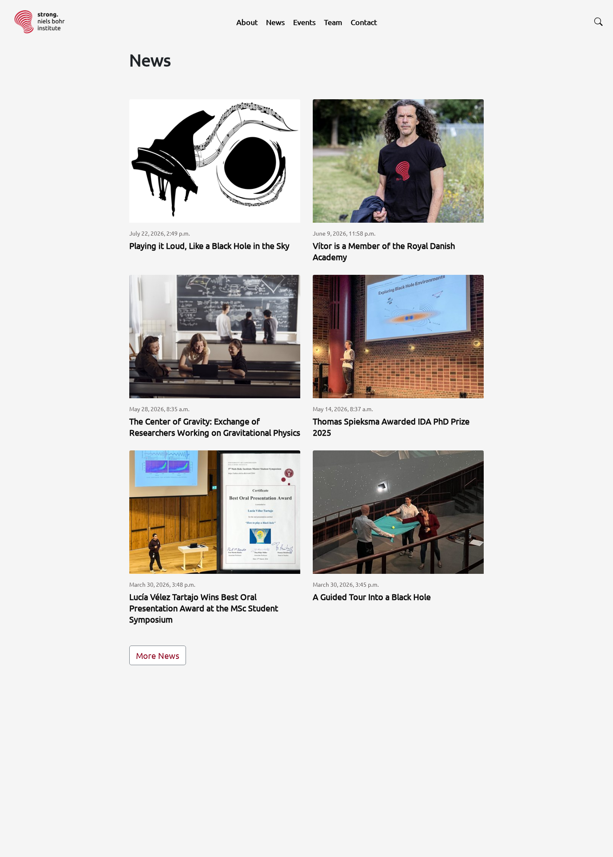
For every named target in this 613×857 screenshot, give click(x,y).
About (247, 22)
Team (333, 22)
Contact (364, 22)
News (275, 22)
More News (157, 655)
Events (304, 22)
